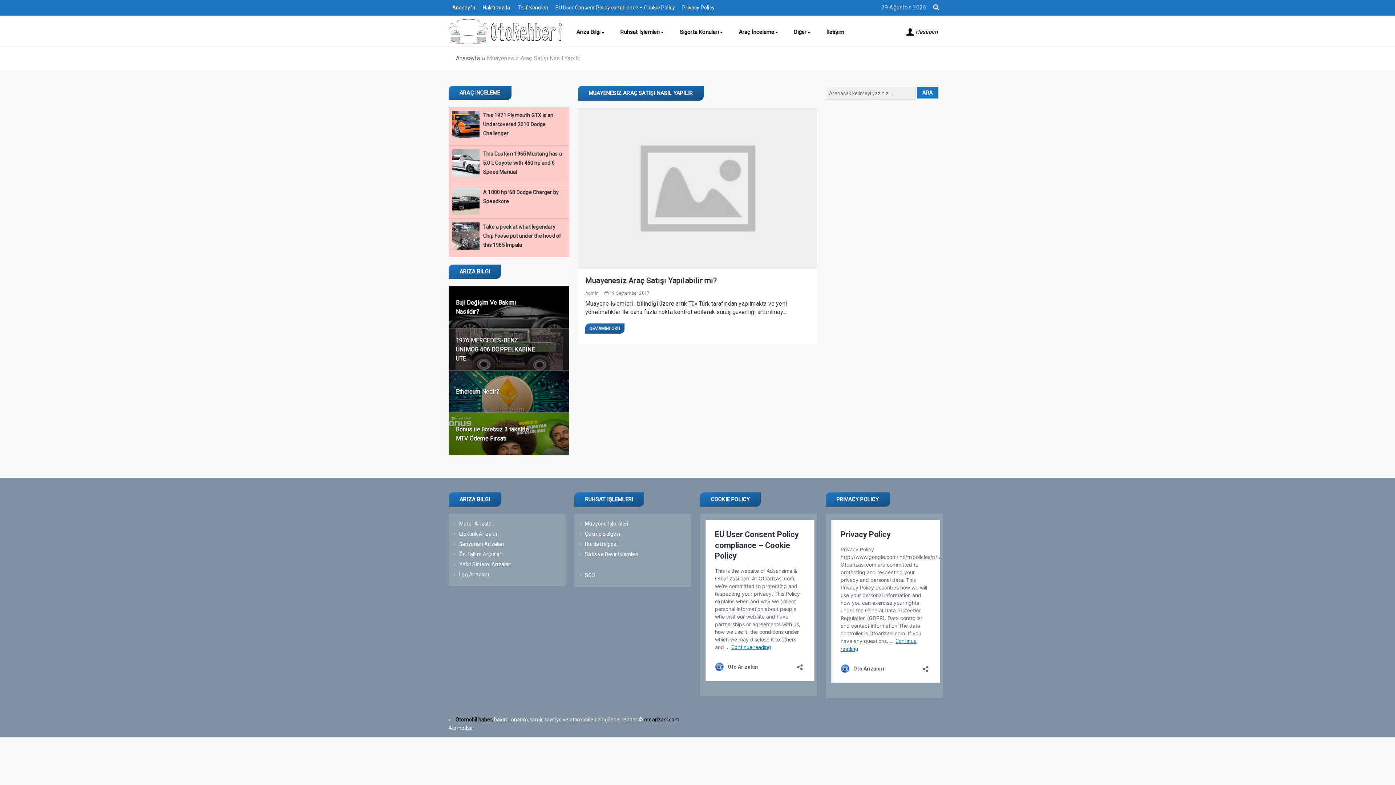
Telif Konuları (533, 8)
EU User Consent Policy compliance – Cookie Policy (615, 8)
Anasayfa (464, 8)
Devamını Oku (605, 328)
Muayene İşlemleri (606, 524)
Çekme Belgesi (602, 534)
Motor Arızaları (476, 524)
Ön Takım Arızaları (481, 554)
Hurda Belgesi (601, 544)
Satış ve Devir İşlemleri (611, 554)
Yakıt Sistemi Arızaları (485, 564)
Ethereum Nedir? (477, 391)
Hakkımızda (496, 8)
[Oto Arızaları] (505, 42)
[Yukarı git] (1382, 772)
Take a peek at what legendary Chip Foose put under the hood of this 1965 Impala (522, 236)
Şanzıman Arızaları (481, 544)
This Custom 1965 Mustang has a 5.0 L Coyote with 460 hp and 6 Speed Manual (522, 163)
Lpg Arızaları (474, 574)
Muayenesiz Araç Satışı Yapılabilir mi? (651, 280)
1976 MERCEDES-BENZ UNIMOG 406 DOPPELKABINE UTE (495, 349)
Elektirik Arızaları (479, 534)
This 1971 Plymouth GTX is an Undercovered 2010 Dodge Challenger (518, 124)
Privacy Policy (698, 8)
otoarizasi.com (662, 719)
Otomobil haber (474, 719)
